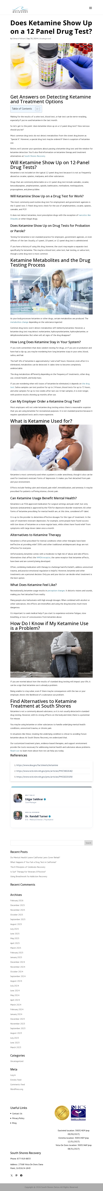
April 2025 (15, 943)
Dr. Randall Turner (36, 816)
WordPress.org (16, 1089)
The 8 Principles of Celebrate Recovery (27, 867)
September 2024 (17, 976)
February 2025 (16, 952)
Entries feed (15, 1079)
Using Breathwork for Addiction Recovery (28, 876)
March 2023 (15, 1047)
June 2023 (15, 1042)
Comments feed (17, 1084)
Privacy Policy (18, 1118)
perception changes (56, 590)
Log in (13, 1075)
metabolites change (19, 322)
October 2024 (16, 971)
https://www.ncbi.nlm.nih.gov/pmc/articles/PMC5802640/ (44, 771)
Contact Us (17, 1113)
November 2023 (17, 1023)
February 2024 (16, 1009)
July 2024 (14, 985)
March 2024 (15, 1004)
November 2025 (17, 910)
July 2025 (14, 928)
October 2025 (16, 914)
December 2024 (17, 962)
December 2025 (17, 905)
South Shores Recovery (34, 156)
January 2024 (16, 1014)
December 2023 (17, 1019)
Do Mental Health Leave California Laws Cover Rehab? (35, 857)
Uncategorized (45, 38)
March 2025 (15, 947)
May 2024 (14, 995)
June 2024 (15, 990)
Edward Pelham (19, 38)
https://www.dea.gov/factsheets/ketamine (37, 765)
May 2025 (14, 938)
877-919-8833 (24, 1158)
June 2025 (15, 933)
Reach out (14, 750)
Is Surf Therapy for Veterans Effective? (28, 871)
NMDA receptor (43, 557)
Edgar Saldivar (34, 799)
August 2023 (16, 1033)
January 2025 (16, 957)
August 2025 (16, 924)
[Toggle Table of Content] (36, 109)
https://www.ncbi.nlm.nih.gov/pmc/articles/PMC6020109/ (44, 776)
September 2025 (17, 919)
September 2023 (17, 1028)
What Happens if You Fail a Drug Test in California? (33, 862)
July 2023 (14, 1038)
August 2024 (16, 981)
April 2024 (15, 1000)
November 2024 (17, 966)
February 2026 (16, 900)
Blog (14, 1123)
